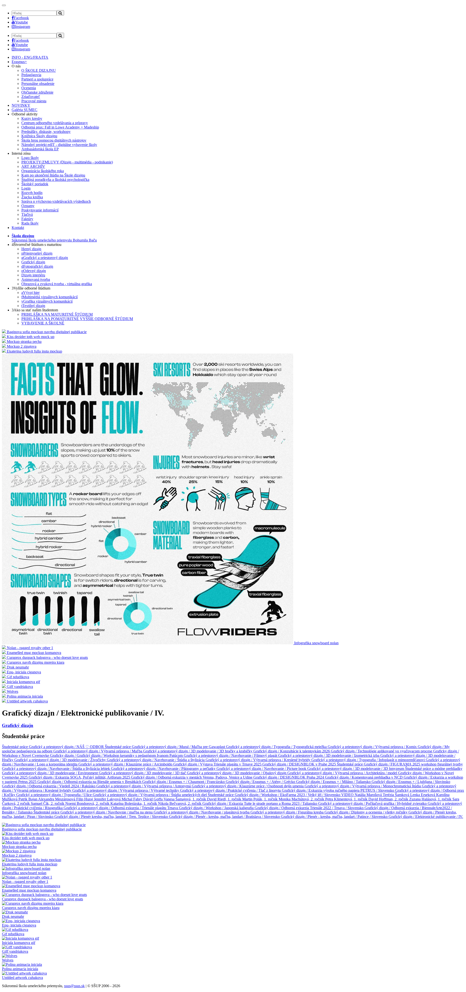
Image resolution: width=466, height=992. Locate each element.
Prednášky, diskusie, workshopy (46, 131)
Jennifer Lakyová (108, 799)
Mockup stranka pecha (19, 847)
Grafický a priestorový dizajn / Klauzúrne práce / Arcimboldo (125, 764)
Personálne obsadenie (37, 83)
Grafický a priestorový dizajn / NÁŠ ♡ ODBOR (67, 747)
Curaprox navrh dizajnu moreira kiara (30, 908)
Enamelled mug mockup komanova (29, 890)
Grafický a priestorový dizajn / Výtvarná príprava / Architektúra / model (342, 773)
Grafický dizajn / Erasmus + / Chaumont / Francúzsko (184, 782)
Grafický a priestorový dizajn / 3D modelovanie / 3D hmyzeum (356, 768)
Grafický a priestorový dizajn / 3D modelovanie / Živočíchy (60, 760)
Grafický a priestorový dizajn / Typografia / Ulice (54, 795)
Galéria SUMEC (24, 110)
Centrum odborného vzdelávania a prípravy (54, 123)
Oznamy (27, 206)
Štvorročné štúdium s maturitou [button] (36, 244)
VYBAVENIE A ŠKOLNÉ (42, 323)
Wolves (7, 960)
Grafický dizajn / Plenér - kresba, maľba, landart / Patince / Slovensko (335, 817)
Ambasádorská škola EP (40, 149)
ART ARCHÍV (33, 166)
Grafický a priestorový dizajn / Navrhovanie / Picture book (261, 768)
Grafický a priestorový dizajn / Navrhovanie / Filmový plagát (231, 755)
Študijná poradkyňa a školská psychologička (55, 179)
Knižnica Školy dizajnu (39, 136)
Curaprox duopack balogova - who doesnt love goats (42, 899)
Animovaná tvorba (35, 279)
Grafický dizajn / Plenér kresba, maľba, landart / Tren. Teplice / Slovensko (111, 817)
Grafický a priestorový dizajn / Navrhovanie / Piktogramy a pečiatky (163, 768)
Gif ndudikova (13, 934)
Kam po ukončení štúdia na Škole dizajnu (53, 175)
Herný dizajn (31, 249)
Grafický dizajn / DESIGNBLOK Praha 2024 (289, 777)
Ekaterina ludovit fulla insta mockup (29, 864)
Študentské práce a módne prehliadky (433, 768)
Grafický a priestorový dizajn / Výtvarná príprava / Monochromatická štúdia (363, 786)
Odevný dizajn (33, 271)
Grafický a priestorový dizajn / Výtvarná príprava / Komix (373, 747)
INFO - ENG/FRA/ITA (30, 57)
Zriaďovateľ (30, 97)
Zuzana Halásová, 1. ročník (430, 799)
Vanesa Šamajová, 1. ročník (185, 799)
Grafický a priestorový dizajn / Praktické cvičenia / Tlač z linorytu (231, 790)
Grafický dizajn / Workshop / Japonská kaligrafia (217, 808)
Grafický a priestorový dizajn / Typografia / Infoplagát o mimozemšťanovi (368, 760)
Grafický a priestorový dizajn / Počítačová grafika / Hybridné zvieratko (373, 803)
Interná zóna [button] (21, 153)
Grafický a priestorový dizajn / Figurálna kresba (287, 812)
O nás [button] (16, 66)
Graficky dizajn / (63, 755)
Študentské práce (15, 747)
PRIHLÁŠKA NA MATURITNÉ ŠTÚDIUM (57, 314)
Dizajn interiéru (33, 275)
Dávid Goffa (153, 799)
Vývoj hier (30, 292)
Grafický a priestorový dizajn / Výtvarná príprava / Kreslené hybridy (258, 760)
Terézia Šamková (396, 795)
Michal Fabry (132, 799)
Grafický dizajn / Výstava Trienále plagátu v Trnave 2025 (217, 764)
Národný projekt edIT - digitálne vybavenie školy (59, 145)
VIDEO (348, 795)
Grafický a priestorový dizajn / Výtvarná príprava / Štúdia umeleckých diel (150, 795)
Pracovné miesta (33, 101)
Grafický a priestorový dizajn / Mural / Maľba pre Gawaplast (179, 747)
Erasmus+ (19, 62)
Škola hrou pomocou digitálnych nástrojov (53, 140)
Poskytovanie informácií (39, 210)
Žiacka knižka (32, 197)
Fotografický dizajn (37, 266)
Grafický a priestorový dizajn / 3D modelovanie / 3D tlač (143, 773)
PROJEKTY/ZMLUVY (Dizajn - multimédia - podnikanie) (67, 162)
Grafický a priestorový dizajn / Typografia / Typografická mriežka (277, 747)
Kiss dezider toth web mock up (26, 838)
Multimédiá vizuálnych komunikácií (49, 297)
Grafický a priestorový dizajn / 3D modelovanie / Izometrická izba (329, 755)
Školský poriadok (34, 184)
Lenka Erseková (423, 795)
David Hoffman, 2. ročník (388, 799)
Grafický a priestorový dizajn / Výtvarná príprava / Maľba (98, 751)
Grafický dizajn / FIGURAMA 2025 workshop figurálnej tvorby (413, 764)
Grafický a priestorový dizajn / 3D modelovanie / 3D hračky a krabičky (198, 751)
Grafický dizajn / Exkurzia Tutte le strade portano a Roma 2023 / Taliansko (260, 803)
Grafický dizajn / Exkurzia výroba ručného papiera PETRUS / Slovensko (338, 790)
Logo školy (30, 158)
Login (26, 188)
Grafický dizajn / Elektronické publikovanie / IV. (426, 817)
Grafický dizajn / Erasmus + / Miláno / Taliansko (334, 782)
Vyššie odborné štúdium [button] (31, 288)
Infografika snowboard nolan (24, 873)
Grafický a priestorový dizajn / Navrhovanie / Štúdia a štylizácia (156, 760)
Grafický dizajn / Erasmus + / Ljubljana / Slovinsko (411, 782)
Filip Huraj (85, 799)
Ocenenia (28, 88)
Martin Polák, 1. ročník (260, 799)
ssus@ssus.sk (74, 986)
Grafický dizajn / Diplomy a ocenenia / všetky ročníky (366, 812)
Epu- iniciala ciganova (19, 925)
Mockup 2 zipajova (17, 855)
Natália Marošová (369, 795)
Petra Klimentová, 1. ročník (346, 799)
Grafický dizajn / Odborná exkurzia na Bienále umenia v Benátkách (89, 782)
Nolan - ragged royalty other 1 (25, 881)
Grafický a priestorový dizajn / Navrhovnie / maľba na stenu (107, 812)
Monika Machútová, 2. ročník (302, 799)
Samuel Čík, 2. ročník (48, 803)
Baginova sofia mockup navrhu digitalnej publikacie (42, 829)
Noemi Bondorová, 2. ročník (87, 803)
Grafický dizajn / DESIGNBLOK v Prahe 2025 (299, 764)
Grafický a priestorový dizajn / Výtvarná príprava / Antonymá (144, 786)
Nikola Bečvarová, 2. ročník (180, 803)
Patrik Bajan (28, 799)
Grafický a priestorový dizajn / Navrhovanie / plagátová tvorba (202, 812)
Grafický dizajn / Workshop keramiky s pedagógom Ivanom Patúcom (130, 755)
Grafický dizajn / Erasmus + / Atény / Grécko (261, 782)
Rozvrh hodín (31, 193)
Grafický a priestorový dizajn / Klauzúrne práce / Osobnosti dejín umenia (248, 786)
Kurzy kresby (31, 118)
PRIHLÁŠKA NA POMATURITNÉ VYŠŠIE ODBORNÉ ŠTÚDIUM (77, 319)
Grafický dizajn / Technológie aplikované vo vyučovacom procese (382, 751)
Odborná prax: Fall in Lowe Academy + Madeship (60, 127)
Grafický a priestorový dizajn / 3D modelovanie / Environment (50, 773)
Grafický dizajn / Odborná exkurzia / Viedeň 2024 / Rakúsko (49, 786)
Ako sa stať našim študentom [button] (35, 310)
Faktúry (27, 219)
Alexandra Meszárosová (57, 799)
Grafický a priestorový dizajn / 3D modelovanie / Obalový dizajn (237, 773)
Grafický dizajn (33, 262)
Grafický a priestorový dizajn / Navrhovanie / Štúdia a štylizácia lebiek (56, 768)
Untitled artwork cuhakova (22, 978)
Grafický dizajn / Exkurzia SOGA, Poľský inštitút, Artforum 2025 (80, 777)
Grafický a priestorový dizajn (44, 258)
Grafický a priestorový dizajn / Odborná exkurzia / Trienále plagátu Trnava (121, 808)
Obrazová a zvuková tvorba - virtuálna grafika (56, 284)
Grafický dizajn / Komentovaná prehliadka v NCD (364, 777)
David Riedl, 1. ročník (224, 799)
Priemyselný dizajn (36, 253)
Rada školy (30, 223)
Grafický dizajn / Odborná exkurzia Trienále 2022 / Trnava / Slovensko (310, 808)
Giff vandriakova (15, 951)
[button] (54, 238)
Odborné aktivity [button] (25, 114)
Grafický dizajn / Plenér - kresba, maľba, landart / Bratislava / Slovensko (225, 817)
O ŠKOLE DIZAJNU (38, 70)
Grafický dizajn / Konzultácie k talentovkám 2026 (292, 751)
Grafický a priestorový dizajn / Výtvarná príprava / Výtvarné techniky (126, 790)
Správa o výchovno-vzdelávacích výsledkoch (56, 201)
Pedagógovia (31, 75)
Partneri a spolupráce (37, 79)
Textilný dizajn (33, 306)
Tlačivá (27, 214)
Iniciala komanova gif (18, 943)
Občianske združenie (37, 92)
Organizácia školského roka (42, 171)
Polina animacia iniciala (20, 969)
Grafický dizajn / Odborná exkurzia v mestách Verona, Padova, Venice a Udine (192, 777)
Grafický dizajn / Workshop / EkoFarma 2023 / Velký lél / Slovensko (288, 795)
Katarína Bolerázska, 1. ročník (134, 803)
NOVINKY (21, 105)
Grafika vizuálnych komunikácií (47, 301)
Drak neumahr (13, 916)
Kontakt (18, 228)
